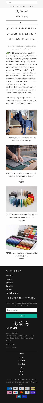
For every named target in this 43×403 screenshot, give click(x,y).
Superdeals (21, 364)
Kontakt (21, 374)
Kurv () (21, 6)
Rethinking (9, 282)
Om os (21, 354)
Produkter (21, 360)
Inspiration (9, 279)
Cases (22, 367)
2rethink (22, 16)
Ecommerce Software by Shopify (28, 383)
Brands (21, 357)
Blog (21, 371)
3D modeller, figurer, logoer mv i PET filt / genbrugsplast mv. (21, 33)
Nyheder (9, 289)
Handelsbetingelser (12, 293)
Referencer (9, 286)
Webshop (9, 276)
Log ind (12, 6)
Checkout (30, 6)
